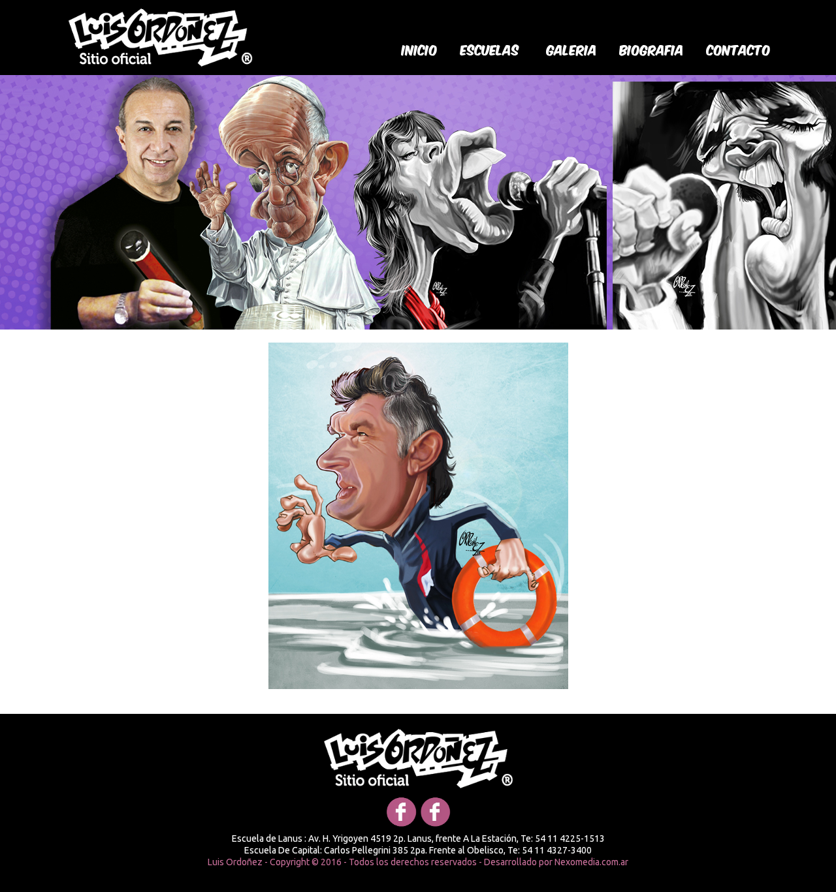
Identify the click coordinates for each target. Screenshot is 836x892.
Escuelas (489, 49)
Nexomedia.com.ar (591, 862)
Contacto (739, 49)
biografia (652, 49)
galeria (572, 49)
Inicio (420, 49)
